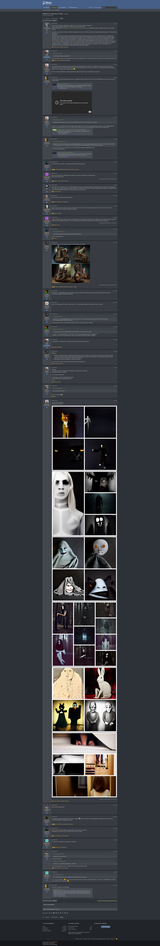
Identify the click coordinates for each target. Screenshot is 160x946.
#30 (116, 885)
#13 (116, 229)
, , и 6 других (62, 60)
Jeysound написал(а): (57, 853)
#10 (116, 195)
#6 (116, 139)
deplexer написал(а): (57, 329)
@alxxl (53, 219)
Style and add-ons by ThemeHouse (49, 941)
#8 (116, 173)
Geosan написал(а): (57, 388)
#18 (116, 326)
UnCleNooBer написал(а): (58, 861)
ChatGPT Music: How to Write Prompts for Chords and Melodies (71, 129)
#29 (116, 872)
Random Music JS (57, 889)
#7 (116, 162)
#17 (116, 314)
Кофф (45, 15)
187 (50, 20)
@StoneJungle (55, 807)
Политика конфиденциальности (98, 938)
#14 (116, 242)
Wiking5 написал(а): (57, 316)
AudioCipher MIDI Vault (62, 84)
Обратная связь (78, 938)
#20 (116, 351)
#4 (116, 77)
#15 (116, 290)
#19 (116, 339)
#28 (116, 851)
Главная (112, 938)
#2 (116, 51)
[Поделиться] (114, 23)
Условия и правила (87, 938)
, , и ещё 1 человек (66, 286)
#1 (116, 23)
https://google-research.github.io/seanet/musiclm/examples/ (75, 28)
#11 (116, 206)
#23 (116, 400)
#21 (116, 367)
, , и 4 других (67, 169)
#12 (116, 217)
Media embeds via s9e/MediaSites (50, 944)
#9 (116, 185)
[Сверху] (115, 939)
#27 (116, 839)
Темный (48, 938)
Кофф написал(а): (56, 53)
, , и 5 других (61, 835)
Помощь (108, 938)
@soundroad (55, 830)
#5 (116, 117)
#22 (116, 386)
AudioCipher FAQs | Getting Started (65, 152)
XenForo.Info (52, 943)
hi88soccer (64, 930)
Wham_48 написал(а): (57, 119)
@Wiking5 (54, 353)
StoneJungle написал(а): (58, 231)
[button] (67, 7)
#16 (116, 302)
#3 (116, 64)
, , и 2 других (60, 47)
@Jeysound (54, 175)
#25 (116, 816)
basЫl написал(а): (56, 874)
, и (61, 201)
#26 (116, 828)
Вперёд (54, 20)
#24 (116, 805)
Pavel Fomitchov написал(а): (59, 141)
